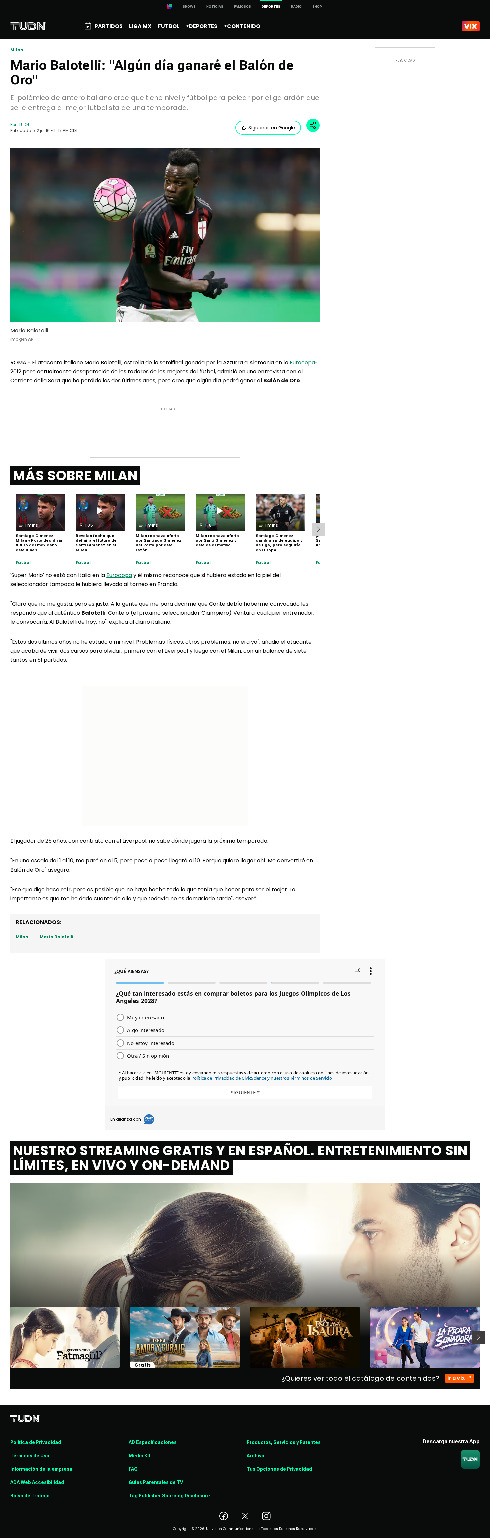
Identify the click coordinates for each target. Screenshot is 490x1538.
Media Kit (139, 1455)
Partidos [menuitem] (109, 26)
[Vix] (471, 26)
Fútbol (23, 562)
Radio (296, 6)
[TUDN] (28, 26)
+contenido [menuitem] (242, 26)
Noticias (214, 6)
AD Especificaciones (153, 1442)
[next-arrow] (318, 529)
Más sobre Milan (75, 475)
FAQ (133, 1469)
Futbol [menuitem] (168, 26)
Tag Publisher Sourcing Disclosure (169, 1495)
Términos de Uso (29, 1455)
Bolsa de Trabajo (30, 1495)
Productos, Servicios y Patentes (284, 1442)
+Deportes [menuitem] (201, 26)
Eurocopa (302, 362)
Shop (317, 6)
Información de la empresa (41, 1469)
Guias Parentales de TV (156, 1482)
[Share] (313, 125)
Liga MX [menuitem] (140, 26)
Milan (16, 50)
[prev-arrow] (6, 1337)
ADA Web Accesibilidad (37, 1482)
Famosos (242, 6)
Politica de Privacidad (35, 1442)
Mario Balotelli (56, 937)
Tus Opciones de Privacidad (279, 1469)
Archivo (255, 1455)
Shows (189, 6)
